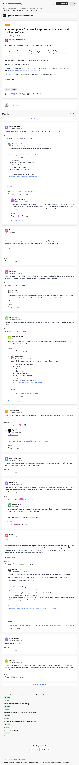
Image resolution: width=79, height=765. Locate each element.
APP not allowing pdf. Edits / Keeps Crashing (16, 703)
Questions (39, 8)
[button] (3, 4)
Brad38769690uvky (14, 230)
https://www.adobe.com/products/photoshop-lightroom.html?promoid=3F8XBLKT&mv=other (33, 608)
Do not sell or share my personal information (50, 762)
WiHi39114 (12, 660)
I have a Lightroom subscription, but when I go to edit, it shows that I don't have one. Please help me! (32, 695)
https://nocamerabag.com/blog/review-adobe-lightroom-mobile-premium (28, 441)
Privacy (25, 762)
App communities (12, 8)
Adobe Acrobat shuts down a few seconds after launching (20, 712)
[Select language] (53, 3)
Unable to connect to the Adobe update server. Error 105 (20, 721)
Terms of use (19, 762)
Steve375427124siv (14, 317)
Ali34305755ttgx (13, 482)
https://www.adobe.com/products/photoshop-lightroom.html (24, 70)
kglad (13, 430)
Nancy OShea (16, 143)
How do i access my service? (12, 730)
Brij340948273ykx (14, 534)
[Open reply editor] (39, 105)
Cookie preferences (33, 762)
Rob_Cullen (15, 569)
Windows (13, 89)
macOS (7, 89)
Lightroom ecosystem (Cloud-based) (26, 8)
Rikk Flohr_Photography (16, 39)
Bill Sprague (15, 504)
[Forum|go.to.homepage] (14, 3)
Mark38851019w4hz (14, 126)
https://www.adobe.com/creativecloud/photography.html (23, 176)
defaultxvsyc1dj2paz (15, 458)
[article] (39, 132)
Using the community (9, 762)
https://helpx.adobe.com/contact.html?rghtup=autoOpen (23, 590)
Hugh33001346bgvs (14, 638)
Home (4, 8)
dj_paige (14, 290)
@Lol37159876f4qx (13, 435)
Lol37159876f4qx (14, 410)
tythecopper (12, 271)
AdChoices (66, 762)
